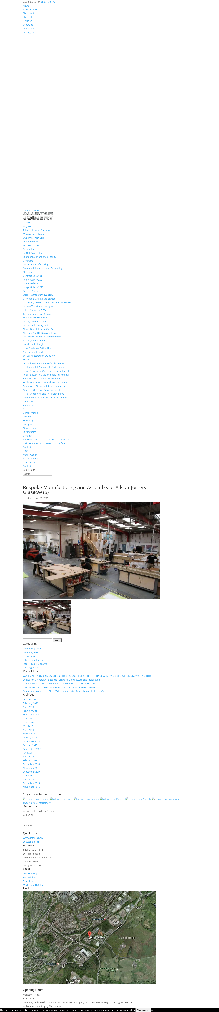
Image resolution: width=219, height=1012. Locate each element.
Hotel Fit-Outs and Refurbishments (41, 378)
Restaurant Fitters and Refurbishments (44, 386)
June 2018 (28, 722)
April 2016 (28, 779)
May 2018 (28, 726)
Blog (25, 450)
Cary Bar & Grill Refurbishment (39, 298)
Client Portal (29, 462)
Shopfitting (29, 272)
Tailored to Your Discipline (37, 230)
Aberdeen (28, 405)
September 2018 (32, 714)
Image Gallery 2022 (33, 283)
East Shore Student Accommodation (42, 336)
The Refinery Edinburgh (35, 317)
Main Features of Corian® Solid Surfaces (45, 443)
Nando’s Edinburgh (33, 344)
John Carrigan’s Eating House (38, 348)
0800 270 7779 (48, 1)
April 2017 (28, 756)
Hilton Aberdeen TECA (35, 310)
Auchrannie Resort (33, 351)
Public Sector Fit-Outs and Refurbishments (46, 374)
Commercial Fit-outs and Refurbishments (45, 397)
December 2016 (31, 764)
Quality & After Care (33, 237)
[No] (152, 1010)
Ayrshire (27, 409)
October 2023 (30, 699)
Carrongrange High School (37, 313)
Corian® (27, 435)
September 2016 (32, 771)
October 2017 (30, 745)
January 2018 (30, 737)
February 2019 (30, 710)
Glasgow (27, 424)
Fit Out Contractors (33, 252)
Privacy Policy (30, 873)
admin (29, 498)
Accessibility (29, 877)
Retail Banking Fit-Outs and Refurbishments (46, 371)
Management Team (33, 233)
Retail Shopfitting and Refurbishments (43, 393)
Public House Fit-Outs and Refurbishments (46, 382)
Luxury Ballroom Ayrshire (36, 325)
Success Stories (31, 245)
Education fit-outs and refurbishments (43, 363)
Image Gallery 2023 (33, 287)
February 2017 (30, 760)
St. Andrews (29, 428)
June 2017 (28, 752)
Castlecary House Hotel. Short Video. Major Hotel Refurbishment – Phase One (64, 691)
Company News (31, 652)
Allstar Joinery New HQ (35, 340)
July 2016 (28, 775)
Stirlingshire (29, 431)
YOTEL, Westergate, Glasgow (38, 294)
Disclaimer (28, 881)
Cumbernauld (30, 412)
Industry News (30, 656)
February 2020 (30, 703)
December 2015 (31, 783)
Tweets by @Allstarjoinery (37, 802)
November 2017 (31, 741)
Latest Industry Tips (33, 660)
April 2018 (28, 729)
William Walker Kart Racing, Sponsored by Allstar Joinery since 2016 (59, 683)
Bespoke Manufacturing (36, 264)
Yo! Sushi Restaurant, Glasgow (39, 355)
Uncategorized (30, 667)
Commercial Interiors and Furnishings (43, 268)
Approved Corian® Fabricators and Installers (47, 439)
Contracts (28, 260)
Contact (27, 447)
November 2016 (31, 768)
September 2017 (32, 748)
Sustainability (30, 241)
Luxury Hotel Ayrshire (34, 321)
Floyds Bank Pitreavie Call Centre (40, 329)
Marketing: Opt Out (33, 884)
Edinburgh (28, 420)
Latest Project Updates (35, 663)
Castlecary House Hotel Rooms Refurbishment (47, 302)
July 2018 (28, 718)
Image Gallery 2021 (33, 279)
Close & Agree (143, 1010)
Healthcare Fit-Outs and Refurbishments (45, 367)
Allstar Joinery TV (32, 458)
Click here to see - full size (171, 982)
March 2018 (29, 733)
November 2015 (31, 786)
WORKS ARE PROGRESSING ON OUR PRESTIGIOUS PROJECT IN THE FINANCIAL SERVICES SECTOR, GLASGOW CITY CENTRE (87, 675)
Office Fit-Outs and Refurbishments (42, 390)
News (26, 5)
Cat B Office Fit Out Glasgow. (38, 306)
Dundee (27, 416)
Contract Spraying (32, 275)
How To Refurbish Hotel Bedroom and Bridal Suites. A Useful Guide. (59, 687)
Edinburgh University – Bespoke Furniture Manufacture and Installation (61, 679)
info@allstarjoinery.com (37, 828)
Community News (32, 648)
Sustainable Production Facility (39, 256)
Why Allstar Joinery (33, 837)
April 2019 (28, 707)
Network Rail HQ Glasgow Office (40, 332)
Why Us (27, 226)
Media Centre (30, 9)
